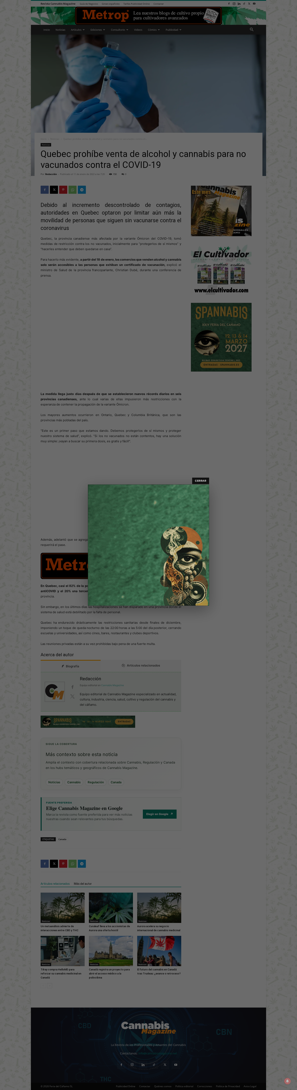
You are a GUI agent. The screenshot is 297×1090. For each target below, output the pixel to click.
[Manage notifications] (287, 1081)
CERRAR (200, 480)
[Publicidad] (148, 545)
